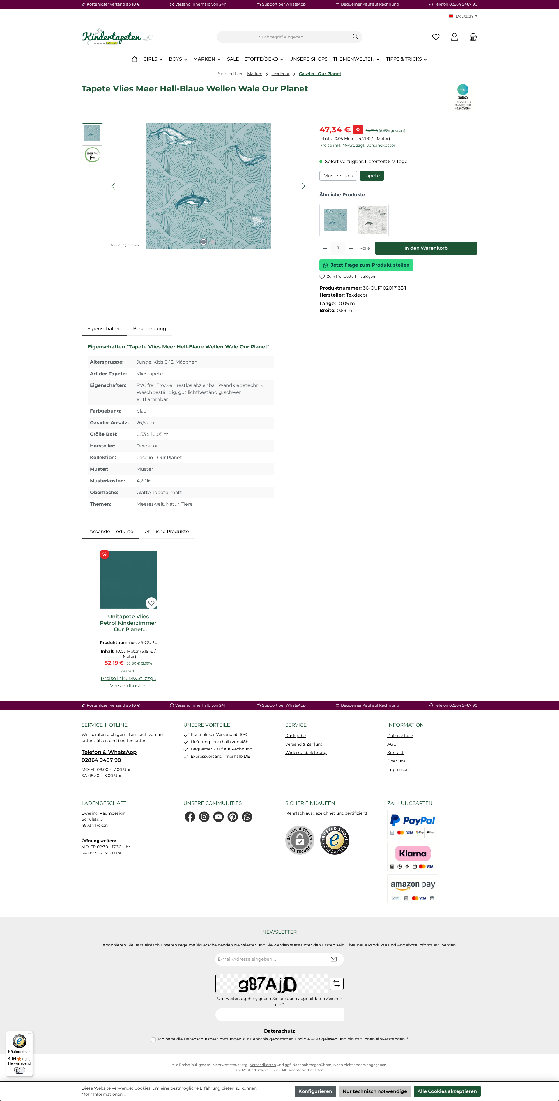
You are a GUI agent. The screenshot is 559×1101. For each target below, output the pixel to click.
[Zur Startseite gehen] (118, 37)
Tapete (372, 175)
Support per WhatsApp (284, 4)
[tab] (104, 328)
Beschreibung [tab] (149, 328)
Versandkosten (263, 1065)
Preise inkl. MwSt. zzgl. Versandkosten (357, 145)
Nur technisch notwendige (375, 1091)
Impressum (399, 769)
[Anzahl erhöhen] (351, 248)
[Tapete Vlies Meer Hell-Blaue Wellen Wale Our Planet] (335, 220)
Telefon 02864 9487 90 (456, 4)
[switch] (19, 1070)
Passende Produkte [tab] (110, 531)
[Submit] (333, 959)
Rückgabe (295, 735)
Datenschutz (400, 735)
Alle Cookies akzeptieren (447, 1091)
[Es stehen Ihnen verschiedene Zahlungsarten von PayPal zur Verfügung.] (412, 824)
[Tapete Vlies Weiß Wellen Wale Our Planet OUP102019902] (373, 220)
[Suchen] (355, 37)
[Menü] (29, 1034)
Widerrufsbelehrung (306, 752)
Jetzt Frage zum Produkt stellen (370, 265)
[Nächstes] (303, 186)
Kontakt (395, 752)
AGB (392, 744)
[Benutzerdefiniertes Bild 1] (334, 840)
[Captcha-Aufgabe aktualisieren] (337, 984)
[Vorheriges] (113, 186)
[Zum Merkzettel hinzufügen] (151, 603)
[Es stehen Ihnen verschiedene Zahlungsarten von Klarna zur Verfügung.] (412, 856)
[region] (195, 186)
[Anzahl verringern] (325, 248)
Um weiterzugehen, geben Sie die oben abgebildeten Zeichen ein (279, 1001)
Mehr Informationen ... (104, 1094)
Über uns (396, 761)
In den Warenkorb (426, 248)
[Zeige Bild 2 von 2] (212, 242)
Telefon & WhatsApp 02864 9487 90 (109, 756)
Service (296, 725)
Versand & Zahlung (304, 744)
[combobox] (283, 37)
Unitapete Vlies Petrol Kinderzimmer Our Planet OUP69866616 (128, 623)
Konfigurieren (315, 1091)
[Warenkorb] (471, 37)
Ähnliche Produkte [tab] (167, 531)
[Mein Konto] (454, 37)
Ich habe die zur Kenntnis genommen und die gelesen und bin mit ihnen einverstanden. (283, 1039)
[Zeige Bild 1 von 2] (203, 242)
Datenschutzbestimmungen (212, 1039)
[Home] (134, 59)
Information (405, 725)
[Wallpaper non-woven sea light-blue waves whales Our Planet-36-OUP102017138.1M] (208, 186)
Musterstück (338, 175)
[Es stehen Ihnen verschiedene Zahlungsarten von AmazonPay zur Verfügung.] (412, 888)
